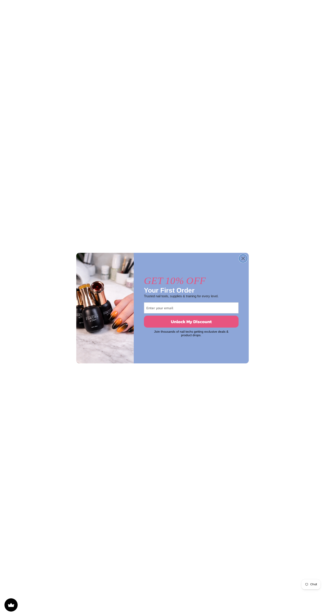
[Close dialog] (243, 258)
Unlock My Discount (191, 321)
